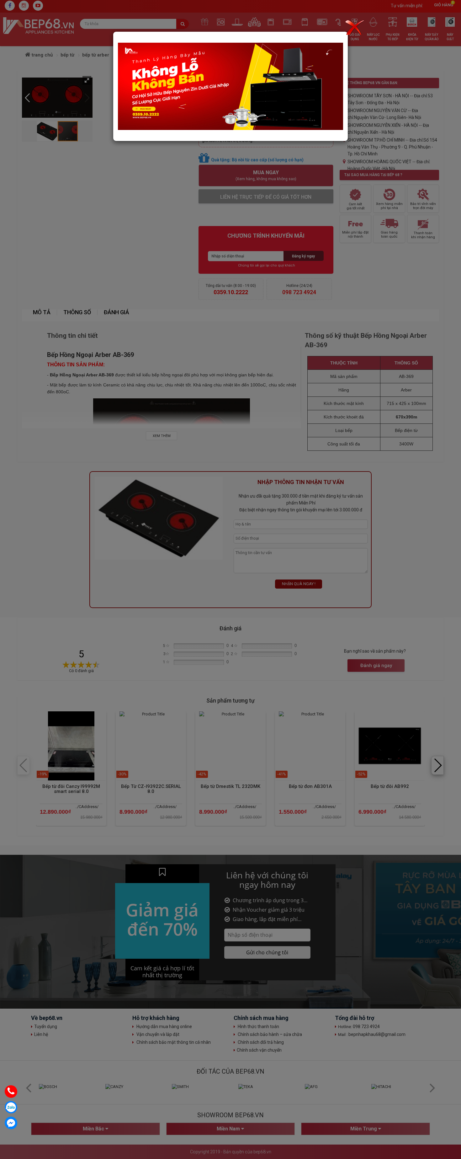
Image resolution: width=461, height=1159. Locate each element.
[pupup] (230, 86)
